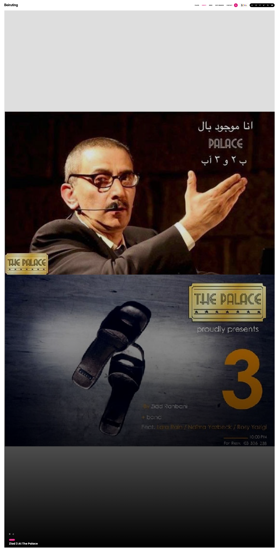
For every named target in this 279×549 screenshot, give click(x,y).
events (204, 5)
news (210, 5)
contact (229, 5)
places (197, 5)
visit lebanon (219, 5)
